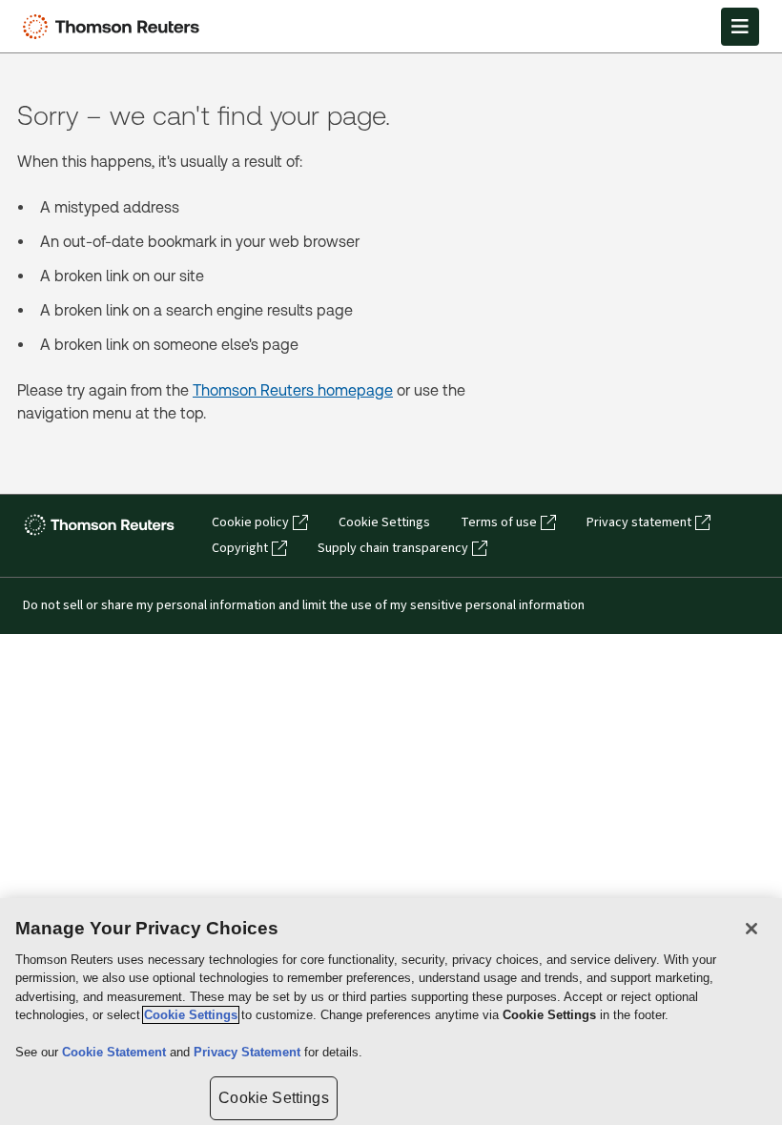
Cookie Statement (116, 1052)
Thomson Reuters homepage (293, 390)
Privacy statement (638, 522)
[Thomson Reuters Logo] (115, 26)
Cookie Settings (384, 522)
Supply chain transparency (393, 548)
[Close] (751, 929)
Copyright (240, 548)
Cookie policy (250, 522)
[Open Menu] (740, 27)
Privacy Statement (249, 1052)
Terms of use (499, 522)
